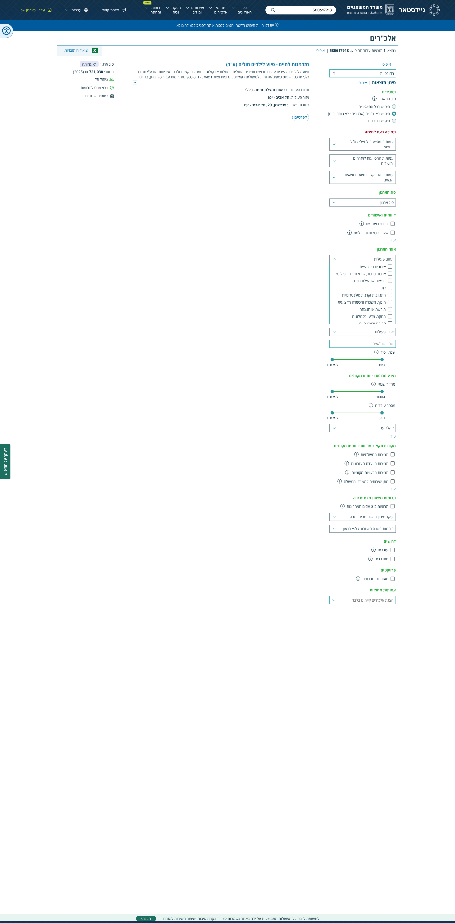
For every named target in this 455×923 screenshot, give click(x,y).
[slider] (332, 359)
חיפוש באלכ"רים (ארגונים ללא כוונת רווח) (359, 113)
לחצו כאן (182, 25)
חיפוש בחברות (379, 120)
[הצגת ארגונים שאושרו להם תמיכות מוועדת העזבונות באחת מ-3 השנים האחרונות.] (347, 463)
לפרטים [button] (300, 117)
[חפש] (273, 10)
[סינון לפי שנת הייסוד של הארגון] (376, 352)
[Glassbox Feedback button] (5, 461)
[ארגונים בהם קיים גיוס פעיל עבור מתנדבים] (371, 559)
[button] (112, 10)
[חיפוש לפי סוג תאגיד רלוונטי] (375, 98)
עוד (393, 240)
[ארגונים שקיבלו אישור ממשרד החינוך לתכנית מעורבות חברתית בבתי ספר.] (358, 579)
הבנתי (146, 918)
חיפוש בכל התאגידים (374, 106)
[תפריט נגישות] (6, 31)
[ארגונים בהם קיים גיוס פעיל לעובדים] (374, 550)
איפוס (320, 50)
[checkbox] (382, 223)
